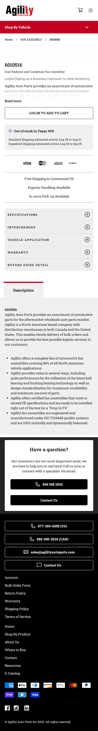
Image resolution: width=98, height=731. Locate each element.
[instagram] (16, 708)
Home (9, 626)
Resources (13, 665)
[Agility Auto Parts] (19, 10)
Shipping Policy (17, 609)
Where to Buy (15, 650)
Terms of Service (18, 616)
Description (23, 290)
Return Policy (15, 593)
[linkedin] (26, 708)
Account (11, 577)
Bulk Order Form (18, 585)
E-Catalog (12, 673)
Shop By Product (17, 634)
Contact (11, 657)
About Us (12, 642)
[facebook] (7, 708)
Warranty (12, 601)
